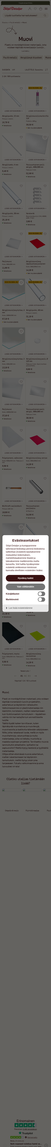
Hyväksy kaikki (25, 578)
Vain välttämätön (25, 586)
